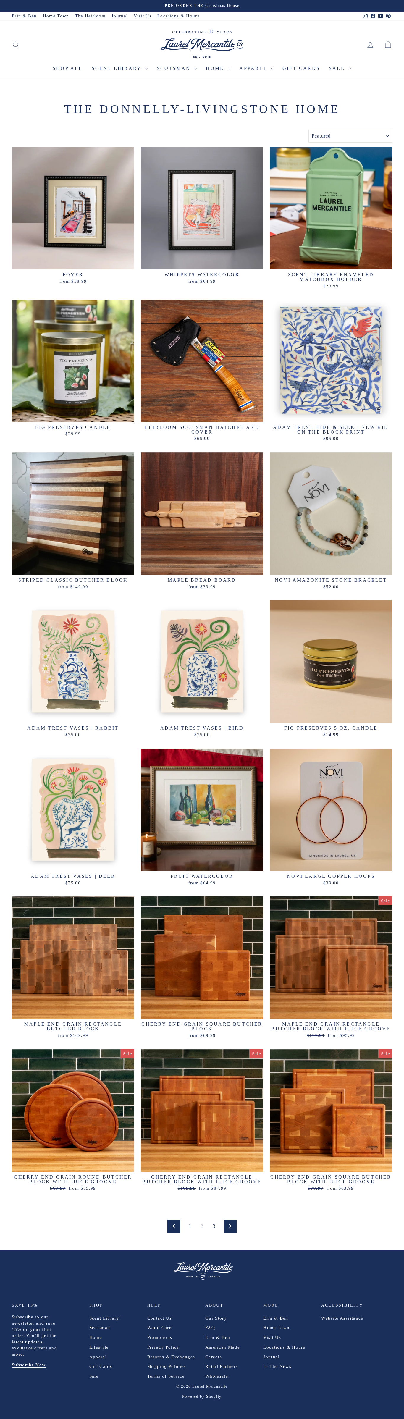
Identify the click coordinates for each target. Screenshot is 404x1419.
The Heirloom (90, 16)
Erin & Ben (24, 16)
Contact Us (159, 1318)
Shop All (68, 68)
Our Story (216, 1318)
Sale (338, 68)
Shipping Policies (166, 1366)
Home (216, 68)
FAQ (210, 1327)
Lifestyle (99, 1347)
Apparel (254, 68)
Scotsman (175, 68)
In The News (277, 1366)
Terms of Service (166, 1376)
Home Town (56, 16)
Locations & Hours (178, 16)
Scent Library (117, 68)
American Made (222, 1347)
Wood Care (159, 1327)
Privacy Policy (163, 1347)
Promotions (159, 1337)
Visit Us (142, 16)
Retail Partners (221, 1366)
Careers (213, 1357)
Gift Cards (301, 68)
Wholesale (216, 1376)
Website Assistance (342, 1318)
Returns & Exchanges (171, 1357)
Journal (119, 16)
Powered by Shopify (202, 1396)
